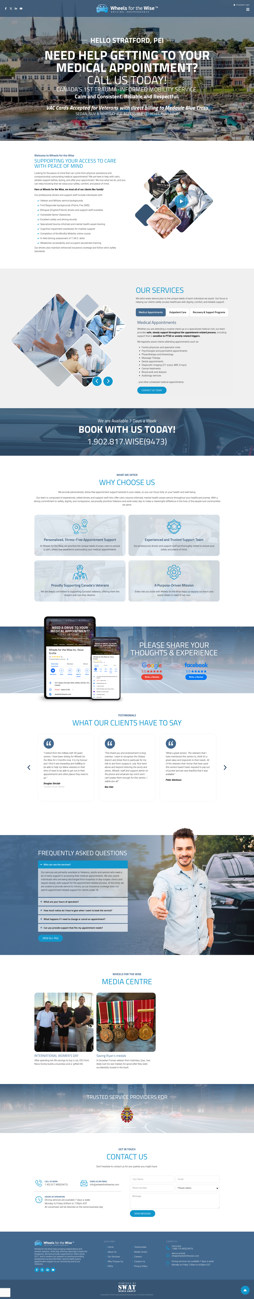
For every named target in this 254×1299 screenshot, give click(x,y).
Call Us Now (176, 1246)
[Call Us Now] (167, 1248)
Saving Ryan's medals (111, 1055)
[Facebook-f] (36, 1270)
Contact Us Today (152, 390)
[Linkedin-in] (47, 1270)
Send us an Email (178, 1253)
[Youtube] (53, 1270)
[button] (248, 9)
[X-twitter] (42, 1270)
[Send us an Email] (167, 1255)
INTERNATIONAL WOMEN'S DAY (56, 1055)
